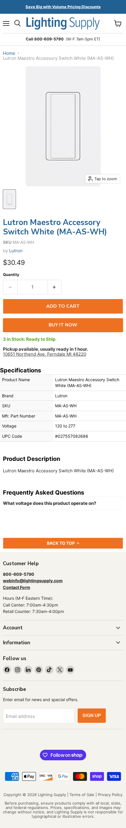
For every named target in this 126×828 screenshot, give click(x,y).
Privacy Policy (110, 794)
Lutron (16, 250)
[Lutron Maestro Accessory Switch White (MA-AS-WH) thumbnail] (9, 199)
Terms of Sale (81, 794)
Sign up (91, 715)
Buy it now (63, 325)
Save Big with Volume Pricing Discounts (63, 6)
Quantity (11, 274)
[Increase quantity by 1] (54, 287)
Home (9, 53)
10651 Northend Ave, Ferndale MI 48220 (44, 354)
